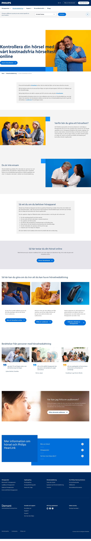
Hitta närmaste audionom (57, 412)
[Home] (6, 3)
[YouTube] (47, 508)
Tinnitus (49, 487)
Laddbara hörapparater (8, 485)
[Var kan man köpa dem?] (82, 456)
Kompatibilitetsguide (30, 485)
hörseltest (34, 85)
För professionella (74, 482)
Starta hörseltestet (7, 63)
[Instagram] (52, 508)
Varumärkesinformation (75, 487)
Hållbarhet (72, 485)
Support (26, 511)
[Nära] (87, 14)
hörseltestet (59, 93)
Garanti (26, 513)
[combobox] (44, 14)
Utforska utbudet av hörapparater (74, 323)
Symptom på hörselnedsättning (55, 485)
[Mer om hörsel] (82, 444)
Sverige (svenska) (73, 508)
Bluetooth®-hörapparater (9, 482)
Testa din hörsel (84, 3)
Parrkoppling (27, 482)
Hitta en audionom (42, 322)
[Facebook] (50, 508)
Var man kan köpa (29, 516)
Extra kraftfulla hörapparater (10, 490)
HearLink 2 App (28, 487)
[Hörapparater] (82, 450)
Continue (62, 14)
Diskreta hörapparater (8, 487)
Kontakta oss (27, 508)
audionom (29, 100)
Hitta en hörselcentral (69, 3)
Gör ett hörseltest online (14, 320)
